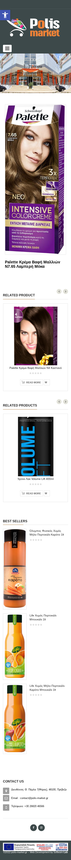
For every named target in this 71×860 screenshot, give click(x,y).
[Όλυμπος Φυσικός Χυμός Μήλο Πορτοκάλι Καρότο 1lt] (14, 569)
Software (60, 852)
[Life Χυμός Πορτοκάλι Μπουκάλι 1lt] (14, 646)
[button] (5, 15)
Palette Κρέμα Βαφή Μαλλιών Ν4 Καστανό (35, 367)
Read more (33, 382)
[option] (35, 643)
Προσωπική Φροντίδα (39, 72)
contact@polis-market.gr (34, 798)
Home (18, 72)
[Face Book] (33, 827)
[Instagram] (41, 827)
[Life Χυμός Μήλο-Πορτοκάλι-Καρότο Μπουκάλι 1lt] (14, 718)
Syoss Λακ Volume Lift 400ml (36, 478)
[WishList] (47, 382)
